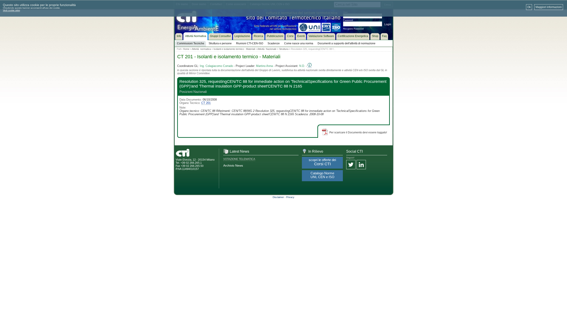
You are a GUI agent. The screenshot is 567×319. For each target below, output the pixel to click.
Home (186, 49)
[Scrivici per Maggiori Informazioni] (310, 66)
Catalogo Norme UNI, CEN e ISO (322, 175)
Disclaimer (278, 197)
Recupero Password (353, 28)
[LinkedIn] (361, 165)
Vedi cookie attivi (11, 10)
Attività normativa (201, 49)
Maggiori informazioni (549, 7)
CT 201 (206, 103)
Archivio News (233, 165)
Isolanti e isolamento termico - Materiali (234, 49)
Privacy (290, 197)
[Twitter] (350, 165)
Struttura (283, 49)
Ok (529, 7)
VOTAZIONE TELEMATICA (239, 159)
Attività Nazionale (266, 49)
